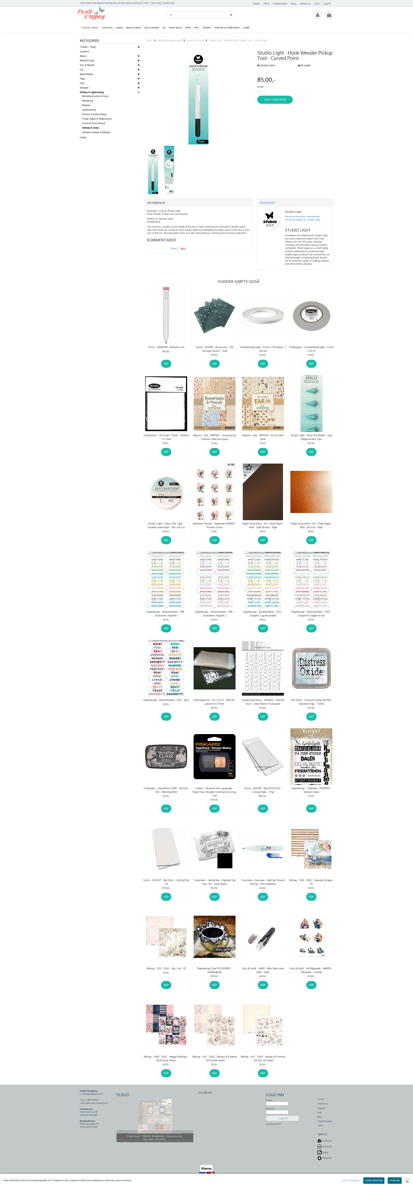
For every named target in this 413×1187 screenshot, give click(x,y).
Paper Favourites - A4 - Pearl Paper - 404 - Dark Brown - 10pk (263, 525)
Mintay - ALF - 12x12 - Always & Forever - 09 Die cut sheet (263, 1058)
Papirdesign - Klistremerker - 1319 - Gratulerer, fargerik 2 (214, 613)
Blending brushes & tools (95, 96)
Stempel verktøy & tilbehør (96, 132)
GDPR (320, 1125)
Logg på (321, 1108)
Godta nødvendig (374, 1180)
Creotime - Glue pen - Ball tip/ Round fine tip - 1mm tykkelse (263, 882)
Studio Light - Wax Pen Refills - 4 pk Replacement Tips (311, 437)
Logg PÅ (327, 3)
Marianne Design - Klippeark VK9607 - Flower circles (215, 525)
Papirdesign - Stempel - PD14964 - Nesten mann (311, 790)
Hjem (149, 40)
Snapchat (326, 1158)
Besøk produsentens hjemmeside (302, 216)
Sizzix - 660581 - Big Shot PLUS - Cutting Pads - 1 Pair (263, 790)
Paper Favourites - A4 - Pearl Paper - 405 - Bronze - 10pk (311, 525)
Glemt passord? (273, 1124)
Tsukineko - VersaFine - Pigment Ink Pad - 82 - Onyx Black (215, 882)
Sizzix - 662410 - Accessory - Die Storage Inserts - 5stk (214, 348)
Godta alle (395, 1180)
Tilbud (266, 3)
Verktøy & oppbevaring (92, 92)
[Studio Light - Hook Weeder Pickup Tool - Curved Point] (198, 96)
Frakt (319, 1112)
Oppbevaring (89, 109)
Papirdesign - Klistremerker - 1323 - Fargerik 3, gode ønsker (263, 613)
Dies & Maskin (87, 65)
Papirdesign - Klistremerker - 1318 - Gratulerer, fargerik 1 (166, 613)
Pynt (82, 83)
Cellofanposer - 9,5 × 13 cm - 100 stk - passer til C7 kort (214, 701)
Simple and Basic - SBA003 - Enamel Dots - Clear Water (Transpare (263, 701)
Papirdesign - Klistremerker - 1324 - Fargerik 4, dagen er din (311, 613)
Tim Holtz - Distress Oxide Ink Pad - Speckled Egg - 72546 (311, 701)
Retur (319, 1117)
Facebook (327, 1140)
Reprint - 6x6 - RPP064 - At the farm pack (263, 437)
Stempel (84, 87)
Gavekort (84, 51)
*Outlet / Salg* (88, 47)
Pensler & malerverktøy (94, 114)
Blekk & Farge (87, 60)
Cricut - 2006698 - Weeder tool (166, 347)
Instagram (327, 1146)
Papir (82, 78)
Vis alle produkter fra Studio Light (302, 219)
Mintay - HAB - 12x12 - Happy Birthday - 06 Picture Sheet (166, 1058)
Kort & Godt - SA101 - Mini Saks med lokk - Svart (263, 970)
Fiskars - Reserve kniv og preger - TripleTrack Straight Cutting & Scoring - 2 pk (214, 792)
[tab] (198, 203)
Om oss (320, 1099)
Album (83, 56)
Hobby (83, 137)
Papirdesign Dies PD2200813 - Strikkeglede (214, 970)
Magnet (86, 105)
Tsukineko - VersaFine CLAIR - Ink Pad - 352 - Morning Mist (166, 790)
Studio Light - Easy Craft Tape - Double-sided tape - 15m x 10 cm (166, 525)
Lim (81, 69)
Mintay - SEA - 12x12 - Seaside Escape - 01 (311, 882)
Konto (316, 3)
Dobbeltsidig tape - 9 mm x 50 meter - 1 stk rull (263, 348)
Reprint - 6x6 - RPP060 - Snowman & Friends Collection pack (214, 437)
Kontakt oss (305, 3)
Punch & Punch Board (93, 123)
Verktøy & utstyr (90, 127)
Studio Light (267, 65)
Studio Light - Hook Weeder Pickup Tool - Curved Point (238, 40)
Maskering (87, 100)
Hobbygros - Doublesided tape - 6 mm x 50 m (311, 348)
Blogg (293, 3)
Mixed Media (86, 74)
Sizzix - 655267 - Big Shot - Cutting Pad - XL (166, 882)
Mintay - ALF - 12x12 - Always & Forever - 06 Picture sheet (214, 1058)
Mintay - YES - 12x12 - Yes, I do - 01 (166, 968)
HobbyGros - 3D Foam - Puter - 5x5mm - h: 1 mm (166, 437)
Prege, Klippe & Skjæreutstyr (97, 118)
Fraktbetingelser (280, 3)
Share (173, 248)
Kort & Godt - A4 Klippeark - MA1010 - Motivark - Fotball (311, 970)
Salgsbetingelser (324, 1121)
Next (256, 96)
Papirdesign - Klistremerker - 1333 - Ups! (166, 700)
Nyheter (256, 3)
